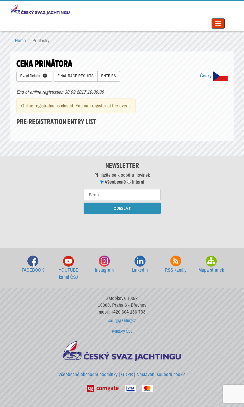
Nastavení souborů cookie (161, 374)
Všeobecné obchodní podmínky (88, 374)
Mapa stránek (211, 270)
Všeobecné (115, 181)
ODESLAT (122, 208)
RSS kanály (176, 270)
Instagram (104, 270)
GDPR (127, 374)
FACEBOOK (33, 270)
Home (20, 40)
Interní (137, 181)
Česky (206, 75)
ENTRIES (108, 76)
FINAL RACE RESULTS (75, 76)
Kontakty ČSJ (122, 331)
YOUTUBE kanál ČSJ (68, 273)
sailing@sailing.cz (122, 320)
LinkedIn (140, 270)
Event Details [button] (31, 76)
